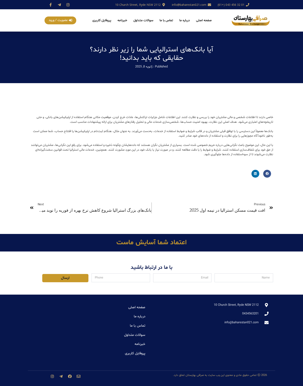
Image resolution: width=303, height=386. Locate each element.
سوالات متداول (143, 20)
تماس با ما (166, 20)
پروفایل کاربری (101, 20)
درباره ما (184, 20)
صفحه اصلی (204, 20)
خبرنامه (122, 20)
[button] (60, 20)
